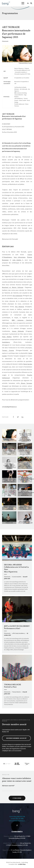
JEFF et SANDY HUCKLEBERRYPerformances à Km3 (17, 627)
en (28, 3)
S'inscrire (17, 798)
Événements (5, 41)
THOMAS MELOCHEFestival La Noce (12, 685)
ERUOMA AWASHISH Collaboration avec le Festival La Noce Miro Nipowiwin (16, 568)
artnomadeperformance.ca (9, 407)
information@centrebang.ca (17, 821)
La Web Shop (21, 864)
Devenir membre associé (16, 738)
